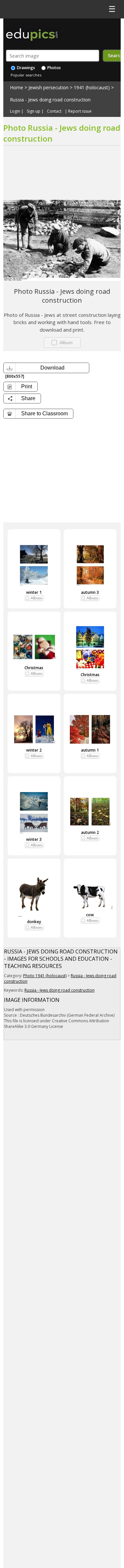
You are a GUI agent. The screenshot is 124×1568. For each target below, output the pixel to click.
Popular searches (26, 74)
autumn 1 (90, 750)
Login (15, 111)
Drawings (25, 67)
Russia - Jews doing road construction (50, 99)
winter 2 (34, 750)
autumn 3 (90, 592)
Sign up (33, 111)
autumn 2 (90, 832)
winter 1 (34, 592)
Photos (53, 67)
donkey (34, 921)
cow (90, 915)
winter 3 (34, 839)
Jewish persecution (48, 87)
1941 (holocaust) (92, 87)
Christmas (33, 668)
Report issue (80, 111)
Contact (54, 111)
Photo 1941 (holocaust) (44, 975)
